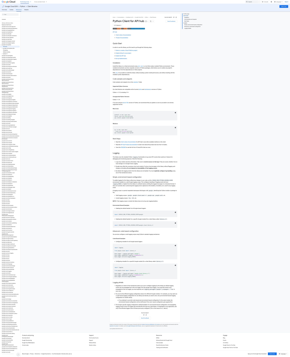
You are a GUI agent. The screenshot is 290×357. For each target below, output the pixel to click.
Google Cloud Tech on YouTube (230, 347)
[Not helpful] (176, 17)
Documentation (120, 17)
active (140, 89)
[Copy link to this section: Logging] (120, 153)
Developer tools (129, 17)
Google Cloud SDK (11, 6)
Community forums (93, 338)
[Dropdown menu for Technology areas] (31, 2)
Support (91, 340)
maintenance (147, 89)
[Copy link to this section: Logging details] (124, 283)
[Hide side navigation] (18, 354)
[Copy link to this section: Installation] (121, 63)
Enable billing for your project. (123, 53)
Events (224, 340)
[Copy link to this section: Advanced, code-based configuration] (140, 231)
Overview (4, 9)
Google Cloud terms (46, 353)
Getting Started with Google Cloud (164, 340)
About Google (25, 353)
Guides (11, 9)
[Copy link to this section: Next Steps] (121, 139)
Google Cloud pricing (27, 340)
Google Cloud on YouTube (229, 345)
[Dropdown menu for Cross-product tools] (47, 2)
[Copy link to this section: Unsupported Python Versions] (130, 97)
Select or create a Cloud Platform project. (126, 50)
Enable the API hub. (121, 56)
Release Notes (92, 342)
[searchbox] (10, 14)
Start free (283, 6)
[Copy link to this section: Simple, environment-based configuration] (143, 177)
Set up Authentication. (121, 58)
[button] (10, 45)
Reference (19, 9)
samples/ (135, 82)
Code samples (159, 342)
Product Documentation (122, 37)
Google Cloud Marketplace (28, 342)
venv (139, 66)
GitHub (157, 338)
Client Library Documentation (123, 35)
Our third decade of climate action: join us (62, 353)
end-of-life (125, 102)
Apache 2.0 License (114, 325)
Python (22, 6)
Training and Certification (162, 347)
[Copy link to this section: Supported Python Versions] (129, 86)
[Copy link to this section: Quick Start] (123, 44)
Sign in (286, 1)
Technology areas (24, 1)
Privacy (32, 353)
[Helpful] (174, 17)
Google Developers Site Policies (134, 325)
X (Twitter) (225, 342)
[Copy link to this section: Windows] (119, 124)
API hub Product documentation (129, 144)
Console (266, 1)
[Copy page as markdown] (150, 21)
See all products (26, 338)
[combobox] (252, 1)
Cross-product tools (39, 1)
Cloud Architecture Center (162, 345)
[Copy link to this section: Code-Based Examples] (126, 239)
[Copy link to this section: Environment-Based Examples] (130, 205)
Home (114, 17)
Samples (26, 9)
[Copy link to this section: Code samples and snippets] (133, 79)
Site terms (37, 353)
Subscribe (272, 354)
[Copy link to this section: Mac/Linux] (120, 109)
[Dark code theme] (175, 112)
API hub (115, 32)
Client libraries (32, 6)
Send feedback (171, 21)
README (123, 147)
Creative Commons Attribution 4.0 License (151, 324)
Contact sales (25, 345)
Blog (224, 338)
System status (92, 345)
